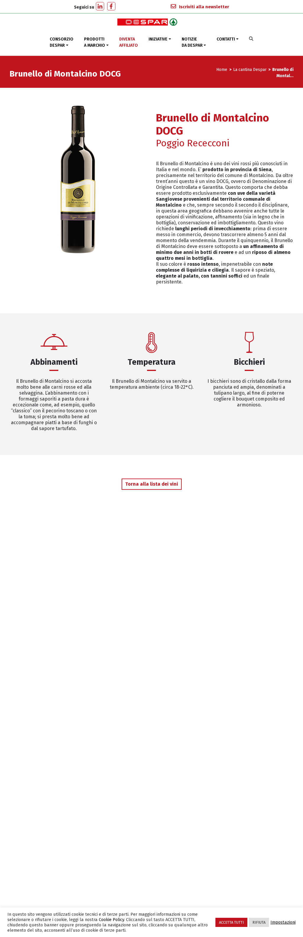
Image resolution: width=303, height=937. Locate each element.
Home (222, 69)
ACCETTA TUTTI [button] (231, 922)
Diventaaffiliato (128, 42)
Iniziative (158, 39)
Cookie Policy (111, 919)
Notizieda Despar (192, 42)
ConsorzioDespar (61, 42)
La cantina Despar (250, 69)
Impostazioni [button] (283, 922)
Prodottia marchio (94, 42)
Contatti (226, 39)
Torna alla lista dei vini (151, 484)
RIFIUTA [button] (258, 922)
